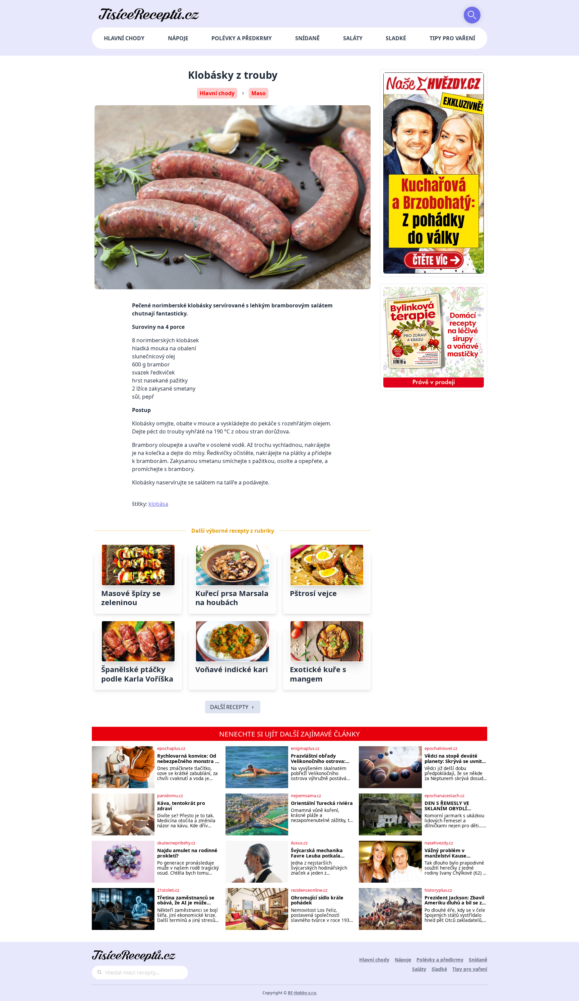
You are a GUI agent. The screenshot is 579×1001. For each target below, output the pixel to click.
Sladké (396, 38)
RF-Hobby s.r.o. (302, 993)
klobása (158, 504)
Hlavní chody (124, 38)
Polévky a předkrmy (241, 38)
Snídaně (307, 38)
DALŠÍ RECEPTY (229, 707)
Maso (258, 93)
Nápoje (178, 38)
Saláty (353, 38)
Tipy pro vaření (452, 38)
